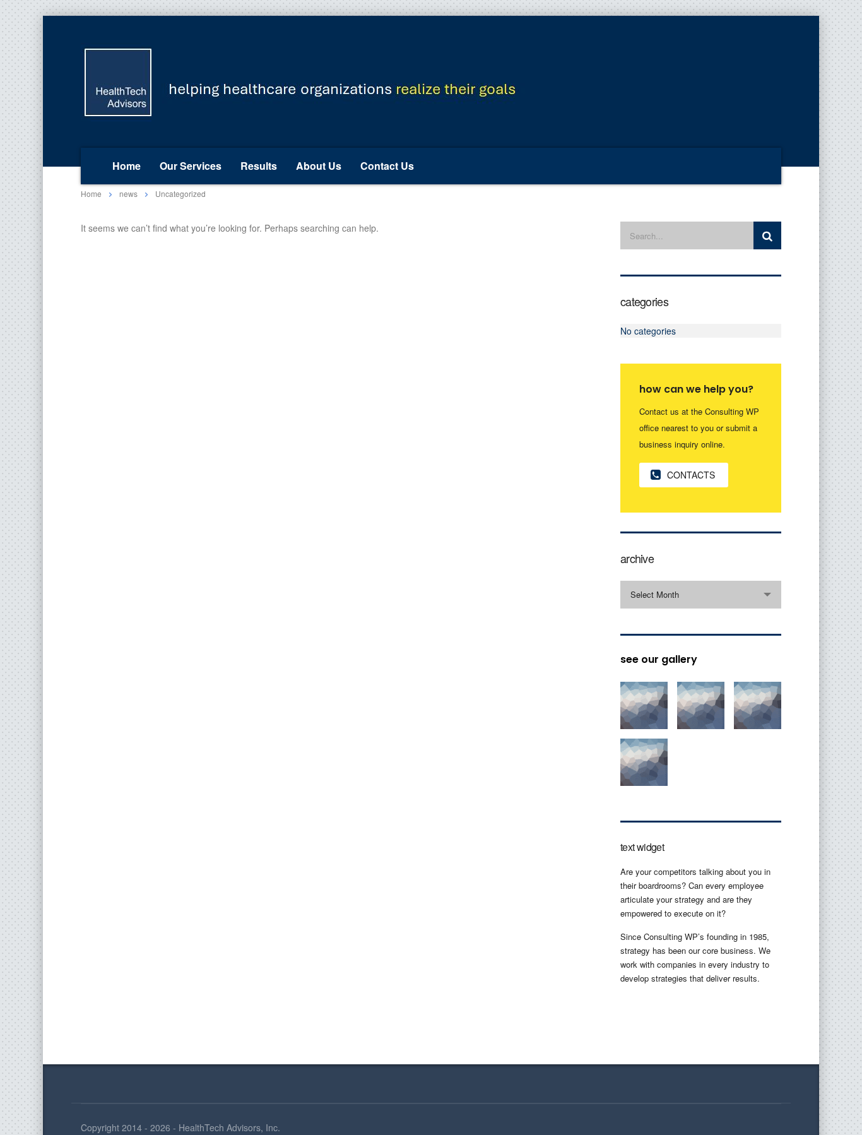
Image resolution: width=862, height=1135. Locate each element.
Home (126, 165)
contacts (691, 474)
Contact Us (387, 165)
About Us (318, 165)
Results (258, 165)
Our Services (190, 165)
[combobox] (700, 595)
